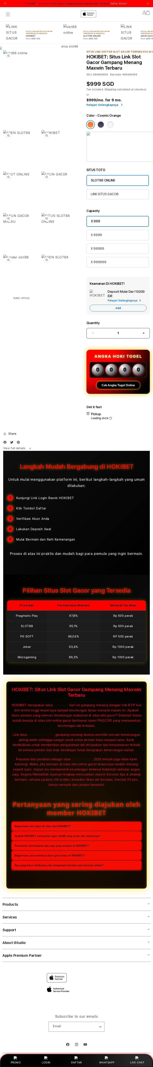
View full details (14, 448)
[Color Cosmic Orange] (90, 125)
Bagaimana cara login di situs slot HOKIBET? (43, 826)
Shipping (110, 89)
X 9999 (96, 235)
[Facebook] (6, 443)
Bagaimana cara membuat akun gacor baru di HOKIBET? (50, 855)
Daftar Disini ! (119, 3)
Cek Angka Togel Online (118, 385)
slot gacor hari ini (41, 734)
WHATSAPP (106, 1062)
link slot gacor (82, 759)
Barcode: (116, 74)
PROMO (16, 1062)
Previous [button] (5, 4)
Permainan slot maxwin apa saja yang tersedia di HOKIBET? (52, 845)
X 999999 (98, 262)
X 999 (95, 221)
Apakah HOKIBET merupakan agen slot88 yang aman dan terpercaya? (57, 835)
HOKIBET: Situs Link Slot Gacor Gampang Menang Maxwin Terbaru (77, 3)
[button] (10, 434)
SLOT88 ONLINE (103, 180)
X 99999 (97, 248)
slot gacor (61, 705)
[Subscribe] (99, 1027)
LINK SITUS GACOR (105, 194)
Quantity (93, 323)
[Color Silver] (110, 124)
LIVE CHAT (137, 1062)
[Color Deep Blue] (101, 124)
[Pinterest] (19, 443)
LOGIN (46, 1062)
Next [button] (148, 4)
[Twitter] (13, 443)
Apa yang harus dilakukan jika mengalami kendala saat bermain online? (59, 865)
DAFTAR (76, 1062)
